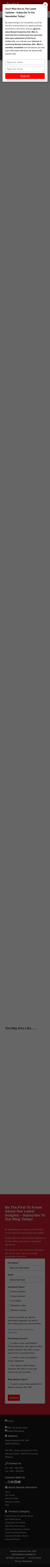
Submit (25, 76)
